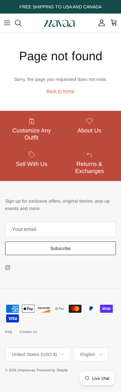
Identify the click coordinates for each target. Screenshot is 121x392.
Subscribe (60, 248)
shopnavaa (26, 370)
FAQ (8, 332)
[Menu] (7, 23)
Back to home (60, 91)
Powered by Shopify (52, 370)
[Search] (21, 23)
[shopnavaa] (60, 23)
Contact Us (28, 332)
